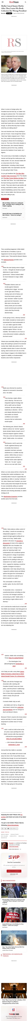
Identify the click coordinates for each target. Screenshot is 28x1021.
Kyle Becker (4, 927)
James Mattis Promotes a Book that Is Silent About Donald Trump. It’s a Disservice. (13, 674)
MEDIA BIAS (21, 836)
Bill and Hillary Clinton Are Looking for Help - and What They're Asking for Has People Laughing (13, 901)
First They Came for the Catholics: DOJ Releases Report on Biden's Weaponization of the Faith (13, 1001)
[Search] (25, 2)
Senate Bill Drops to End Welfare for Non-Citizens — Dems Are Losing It (13, 924)
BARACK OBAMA (5, 834)
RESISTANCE (4, 837)
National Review (9, 259)
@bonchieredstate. (13, 825)
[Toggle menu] (2, 2)
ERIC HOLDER (4, 836)
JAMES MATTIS (13, 836)
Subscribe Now (14, 874)
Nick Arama (4, 904)
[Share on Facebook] (8, 829)
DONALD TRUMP (14, 834)
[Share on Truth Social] (5, 829)
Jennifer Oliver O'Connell (7, 950)
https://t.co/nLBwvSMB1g (14, 739)
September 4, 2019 (14, 744)
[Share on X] (2, 829)
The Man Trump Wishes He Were (14, 178)
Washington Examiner (10, 496)
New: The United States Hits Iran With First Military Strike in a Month (13, 947)
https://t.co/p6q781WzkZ (16, 658)
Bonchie (3, 13)
